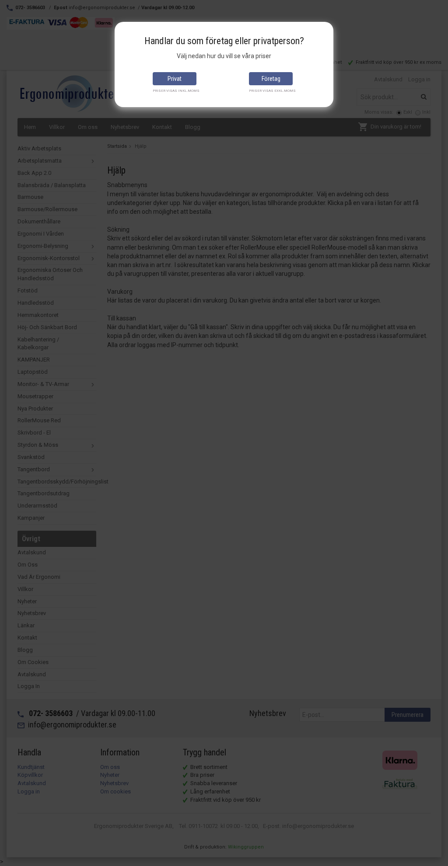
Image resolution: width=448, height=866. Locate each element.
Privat (175, 78)
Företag (271, 78)
